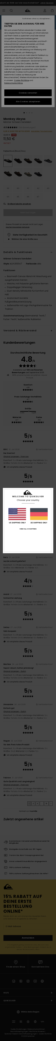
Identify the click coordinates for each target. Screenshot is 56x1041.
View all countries (28, 529)
